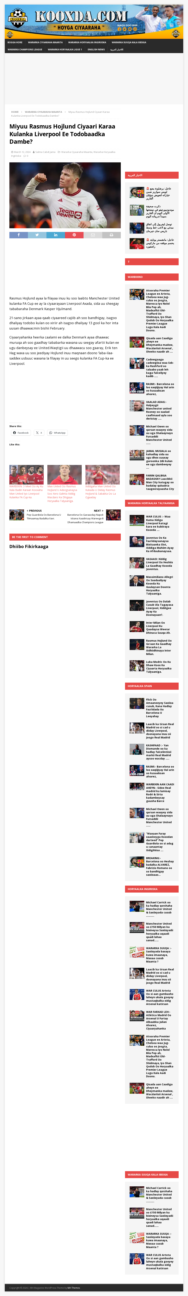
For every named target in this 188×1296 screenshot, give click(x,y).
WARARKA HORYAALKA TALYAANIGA (151, 503)
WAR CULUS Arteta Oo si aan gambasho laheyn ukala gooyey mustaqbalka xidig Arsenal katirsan (159, 997)
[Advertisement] (94, 78)
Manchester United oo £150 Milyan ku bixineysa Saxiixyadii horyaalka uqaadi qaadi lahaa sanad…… (159, 932)
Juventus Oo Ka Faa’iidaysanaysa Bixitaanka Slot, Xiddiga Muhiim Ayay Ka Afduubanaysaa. (160, 544)
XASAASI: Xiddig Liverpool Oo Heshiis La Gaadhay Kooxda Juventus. (159, 564)
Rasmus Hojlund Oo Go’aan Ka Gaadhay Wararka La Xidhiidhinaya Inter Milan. (159, 647)
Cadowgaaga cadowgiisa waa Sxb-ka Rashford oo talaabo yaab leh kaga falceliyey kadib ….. (160, 368)
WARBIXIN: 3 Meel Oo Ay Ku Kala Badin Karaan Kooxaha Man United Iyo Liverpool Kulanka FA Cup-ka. (26, 492)
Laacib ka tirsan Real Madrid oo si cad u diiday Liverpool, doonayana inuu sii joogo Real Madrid (160, 730)
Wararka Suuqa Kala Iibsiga (129, 42)
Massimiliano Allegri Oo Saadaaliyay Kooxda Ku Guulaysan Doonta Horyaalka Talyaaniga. (159, 585)
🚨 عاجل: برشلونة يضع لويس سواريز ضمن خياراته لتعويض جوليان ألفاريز (158, 193)
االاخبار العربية (116, 49)
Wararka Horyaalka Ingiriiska (87, 42)
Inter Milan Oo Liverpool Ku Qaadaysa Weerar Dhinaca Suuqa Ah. (158, 627)
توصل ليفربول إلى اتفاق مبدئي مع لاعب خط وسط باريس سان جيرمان (160, 227)
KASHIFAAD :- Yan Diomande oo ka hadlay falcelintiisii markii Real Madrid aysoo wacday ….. (158, 752)
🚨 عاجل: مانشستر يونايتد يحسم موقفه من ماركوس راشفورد (160, 243)
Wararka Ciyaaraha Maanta (45, 42)
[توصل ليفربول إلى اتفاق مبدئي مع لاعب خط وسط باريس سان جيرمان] (137, 228)
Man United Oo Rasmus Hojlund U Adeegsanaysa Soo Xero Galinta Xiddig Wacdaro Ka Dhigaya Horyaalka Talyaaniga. (62, 494)
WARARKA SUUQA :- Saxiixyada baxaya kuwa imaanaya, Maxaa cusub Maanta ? (158, 954)
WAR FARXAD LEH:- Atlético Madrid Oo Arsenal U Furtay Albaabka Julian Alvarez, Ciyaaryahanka (158, 1020)
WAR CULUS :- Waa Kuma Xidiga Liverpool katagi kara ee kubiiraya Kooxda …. (158, 523)
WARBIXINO (135, 277)
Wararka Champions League (25, 49)
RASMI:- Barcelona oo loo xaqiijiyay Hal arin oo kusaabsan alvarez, (160, 389)
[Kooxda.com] (94, 36)
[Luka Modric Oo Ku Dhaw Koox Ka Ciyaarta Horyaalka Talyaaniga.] (137, 665)
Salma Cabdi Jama (45, 152)
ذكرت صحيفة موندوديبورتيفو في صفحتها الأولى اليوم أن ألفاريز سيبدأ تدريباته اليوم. (160, 211)
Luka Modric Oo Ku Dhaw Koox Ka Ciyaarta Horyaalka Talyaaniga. (158, 667)
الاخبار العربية (135, 175)
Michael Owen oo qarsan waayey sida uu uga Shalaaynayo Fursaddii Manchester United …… (159, 435)
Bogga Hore (15, 42)
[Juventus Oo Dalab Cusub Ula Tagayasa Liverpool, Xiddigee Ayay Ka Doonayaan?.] (137, 605)
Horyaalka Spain (140, 686)
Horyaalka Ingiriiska (143, 889)
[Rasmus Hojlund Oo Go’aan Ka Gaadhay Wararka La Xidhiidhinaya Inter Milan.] (137, 644)
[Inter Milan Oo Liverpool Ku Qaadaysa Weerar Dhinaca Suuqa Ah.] (137, 626)
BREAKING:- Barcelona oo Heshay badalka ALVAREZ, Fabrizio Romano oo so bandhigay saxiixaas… (160, 866)
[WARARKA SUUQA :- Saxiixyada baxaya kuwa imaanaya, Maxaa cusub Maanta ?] (137, 952)
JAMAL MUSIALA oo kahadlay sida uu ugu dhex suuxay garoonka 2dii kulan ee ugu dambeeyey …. (159, 459)
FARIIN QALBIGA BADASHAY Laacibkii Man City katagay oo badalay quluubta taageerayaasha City (160, 482)
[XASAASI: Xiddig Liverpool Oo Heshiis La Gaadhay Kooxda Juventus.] (137, 562)
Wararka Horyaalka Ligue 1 (65, 49)
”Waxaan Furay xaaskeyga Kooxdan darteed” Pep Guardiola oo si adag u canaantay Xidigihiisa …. (159, 842)
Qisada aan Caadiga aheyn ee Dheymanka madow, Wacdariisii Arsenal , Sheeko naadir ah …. (159, 344)
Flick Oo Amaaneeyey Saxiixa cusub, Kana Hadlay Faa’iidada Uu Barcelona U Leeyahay (159, 708)
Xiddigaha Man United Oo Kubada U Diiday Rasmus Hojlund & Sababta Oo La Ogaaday (100, 492)
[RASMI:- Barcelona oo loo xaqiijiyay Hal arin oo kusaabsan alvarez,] (137, 387)
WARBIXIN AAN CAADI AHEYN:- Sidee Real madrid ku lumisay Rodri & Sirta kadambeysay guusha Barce (160, 793)
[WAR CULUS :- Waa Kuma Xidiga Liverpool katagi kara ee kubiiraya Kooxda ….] (137, 520)
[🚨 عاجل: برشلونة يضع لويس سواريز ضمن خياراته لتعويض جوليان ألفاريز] (137, 192)
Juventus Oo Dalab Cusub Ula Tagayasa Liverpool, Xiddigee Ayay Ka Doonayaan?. (159, 608)
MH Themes (74, 1287)
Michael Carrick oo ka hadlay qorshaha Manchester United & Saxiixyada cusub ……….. (159, 909)
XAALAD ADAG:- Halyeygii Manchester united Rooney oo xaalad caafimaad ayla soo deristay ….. (159, 410)
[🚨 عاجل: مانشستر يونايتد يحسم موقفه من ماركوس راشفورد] (137, 243)
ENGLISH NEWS (96, 49)
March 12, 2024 (22, 152)
